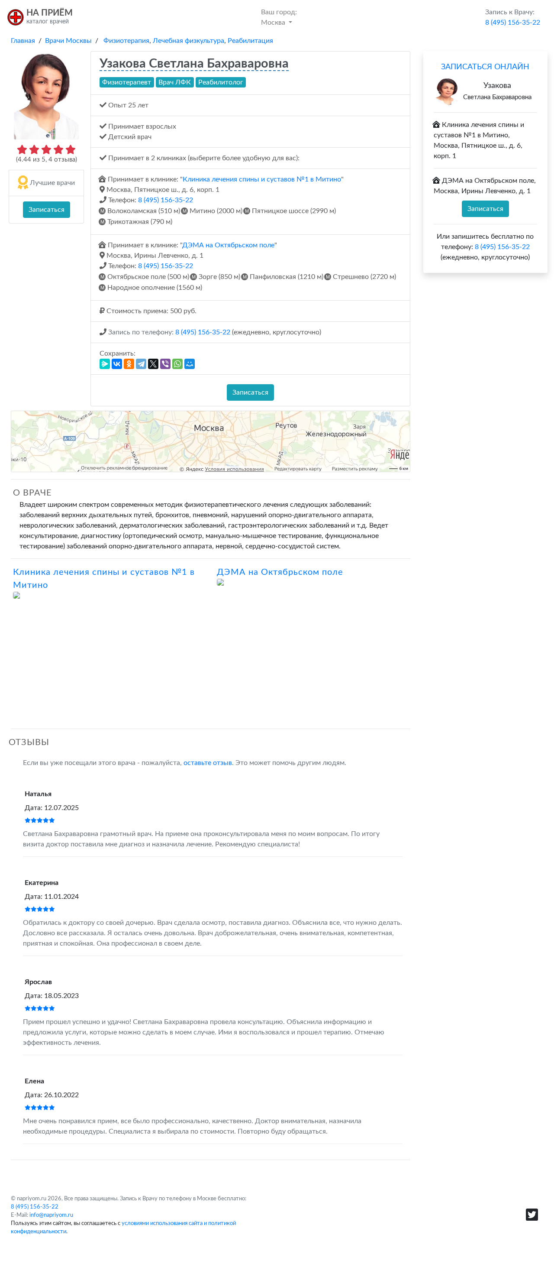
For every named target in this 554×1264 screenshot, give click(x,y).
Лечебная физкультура (188, 40)
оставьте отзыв (208, 762)
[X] (153, 364)
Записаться (46, 209)
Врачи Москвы (68, 40)
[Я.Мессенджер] (105, 364)
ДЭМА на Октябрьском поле (228, 245)
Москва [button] (279, 17)
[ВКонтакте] (117, 364)
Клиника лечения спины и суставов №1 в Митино (262, 179)
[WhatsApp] (177, 364)
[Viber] (165, 364)
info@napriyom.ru (51, 1215)
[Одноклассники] (129, 364)
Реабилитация (250, 40)
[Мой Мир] (189, 364)
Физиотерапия (126, 40)
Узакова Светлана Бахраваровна (194, 64)
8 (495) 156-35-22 (165, 200)
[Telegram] (141, 364)
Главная (23, 40)
